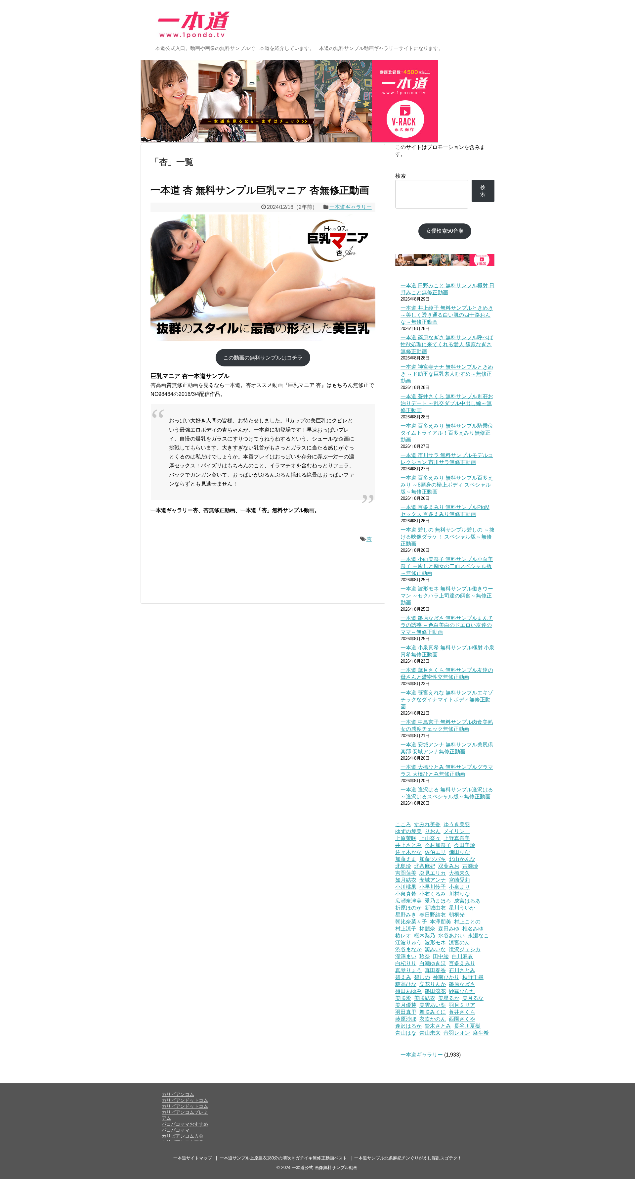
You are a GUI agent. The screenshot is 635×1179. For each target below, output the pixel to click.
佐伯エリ (435, 852)
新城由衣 (435, 908)
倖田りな (459, 852)
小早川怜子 (432, 887)
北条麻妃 (424, 866)
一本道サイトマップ (192, 1157)
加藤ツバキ (432, 859)
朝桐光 (457, 915)
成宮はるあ (467, 901)
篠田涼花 (435, 991)
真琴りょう (408, 970)
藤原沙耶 (405, 1019)
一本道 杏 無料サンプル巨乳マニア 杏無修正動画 (259, 190)
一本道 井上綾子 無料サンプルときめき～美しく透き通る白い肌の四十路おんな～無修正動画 (447, 315)
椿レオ (403, 935)
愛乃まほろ (438, 901)
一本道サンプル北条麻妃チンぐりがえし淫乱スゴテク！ (408, 1157)
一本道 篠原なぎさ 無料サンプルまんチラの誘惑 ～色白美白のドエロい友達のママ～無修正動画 (447, 625)
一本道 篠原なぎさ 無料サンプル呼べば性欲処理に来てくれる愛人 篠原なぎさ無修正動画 (447, 344)
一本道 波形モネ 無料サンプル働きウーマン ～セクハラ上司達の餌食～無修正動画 (447, 595)
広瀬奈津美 (408, 901)
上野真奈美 (457, 838)
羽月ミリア (462, 1005)
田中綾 (441, 956)
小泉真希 (405, 894)
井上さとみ (408, 845)
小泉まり (459, 887)
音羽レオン (457, 1033)
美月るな (473, 998)
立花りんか (432, 984)
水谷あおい (451, 935)
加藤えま (405, 859)
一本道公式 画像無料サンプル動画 (325, 1167)
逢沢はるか (408, 1026)
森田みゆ (448, 928)
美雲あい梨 (432, 1005)
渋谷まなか (408, 949)
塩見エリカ (432, 873)
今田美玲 (464, 845)
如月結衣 (405, 880)
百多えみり (462, 963)
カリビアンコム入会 (182, 1136)
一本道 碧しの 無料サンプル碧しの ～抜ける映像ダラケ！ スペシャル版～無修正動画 (447, 536)
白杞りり (405, 963)
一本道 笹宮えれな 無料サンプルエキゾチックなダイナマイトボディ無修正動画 (447, 699)
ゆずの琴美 (408, 831)
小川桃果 (405, 887)
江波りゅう (408, 942)
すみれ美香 (427, 824)
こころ (403, 824)
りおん (433, 831)
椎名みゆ (473, 928)
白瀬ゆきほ (432, 963)
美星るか (448, 998)
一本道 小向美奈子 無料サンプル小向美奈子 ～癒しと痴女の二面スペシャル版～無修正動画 (447, 566)
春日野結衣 (432, 915)
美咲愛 (403, 998)
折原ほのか (408, 908)
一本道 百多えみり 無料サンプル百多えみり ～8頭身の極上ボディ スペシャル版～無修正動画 (447, 485)
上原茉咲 (405, 838)
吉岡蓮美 (405, 873)
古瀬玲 (470, 866)
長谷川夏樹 (467, 1026)
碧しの (422, 977)
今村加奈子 (438, 845)
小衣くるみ (432, 894)
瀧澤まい (405, 956)
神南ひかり (446, 977)
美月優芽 (405, 1005)
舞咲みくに (432, 1012)
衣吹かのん (432, 1019)
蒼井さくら (462, 1012)
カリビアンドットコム (185, 1100)
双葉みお (448, 866)
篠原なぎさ (462, 984)
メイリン (457, 831)
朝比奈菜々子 (411, 921)
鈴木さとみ (438, 1026)
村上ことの (467, 921)
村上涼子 (405, 928)
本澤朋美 (440, 921)
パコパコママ (176, 1130)
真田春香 (435, 970)
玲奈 (424, 956)
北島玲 (403, 866)
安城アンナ (432, 880)
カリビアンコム (178, 1094)
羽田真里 (405, 1012)
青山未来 (430, 1033)
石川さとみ (462, 970)
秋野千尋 (473, 977)
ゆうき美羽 (457, 824)
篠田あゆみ (408, 991)
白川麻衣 (462, 956)
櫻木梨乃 (424, 935)
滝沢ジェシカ (465, 949)
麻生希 (481, 1033)
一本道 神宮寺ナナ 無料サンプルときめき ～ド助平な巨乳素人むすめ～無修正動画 (447, 374)
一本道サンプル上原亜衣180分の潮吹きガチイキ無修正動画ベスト (283, 1157)
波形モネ (435, 942)
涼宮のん (459, 942)
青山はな (405, 1033)
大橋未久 (459, 873)
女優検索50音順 (445, 231)
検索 (400, 176)
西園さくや (462, 1019)
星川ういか (462, 908)
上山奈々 (430, 838)
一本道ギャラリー (350, 207)
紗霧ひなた (462, 991)
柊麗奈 (427, 928)
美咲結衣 (424, 998)
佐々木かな (408, 852)
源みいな (435, 949)
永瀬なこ (478, 935)
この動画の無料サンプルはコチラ (263, 357)
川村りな (459, 894)
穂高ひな (405, 984)
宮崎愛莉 (459, 880)
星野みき (405, 915)
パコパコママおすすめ (185, 1124)
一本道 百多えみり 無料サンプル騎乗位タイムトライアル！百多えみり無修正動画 (447, 433)
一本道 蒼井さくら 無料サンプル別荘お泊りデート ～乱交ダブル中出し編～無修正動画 (447, 403)
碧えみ (403, 977)
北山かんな (462, 859)
